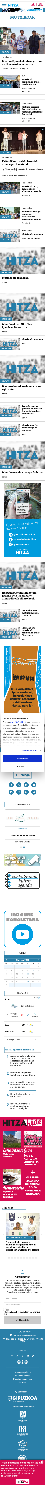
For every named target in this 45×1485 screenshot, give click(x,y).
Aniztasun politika (22, 1376)
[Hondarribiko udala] (22, 1431)
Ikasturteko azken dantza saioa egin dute (21, 388)
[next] (38, 960)
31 (29, 967)
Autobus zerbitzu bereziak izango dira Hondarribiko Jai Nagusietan (23, 1084)
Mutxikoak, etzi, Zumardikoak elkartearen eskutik (31, 189)
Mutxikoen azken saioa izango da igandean (30, 427)
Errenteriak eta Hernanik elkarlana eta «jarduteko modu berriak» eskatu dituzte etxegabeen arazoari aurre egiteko (22, 1246)
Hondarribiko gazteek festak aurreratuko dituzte (22, 1073)
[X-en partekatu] (18, 784)
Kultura (5, 52)
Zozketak (32, 1180)
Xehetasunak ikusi (29, 750)
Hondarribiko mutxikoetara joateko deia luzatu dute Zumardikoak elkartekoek (19, 595)
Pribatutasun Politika (14, 1312)
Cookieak (22, 1382)
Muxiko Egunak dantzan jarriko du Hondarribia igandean (22, 62)
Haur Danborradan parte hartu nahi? (22, 1095)
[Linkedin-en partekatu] (26, 792)
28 (28, 981)
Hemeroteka (33, 1190)
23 (38, 978)
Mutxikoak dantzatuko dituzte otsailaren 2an (31, 82)
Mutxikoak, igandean (32, 234)
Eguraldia (22, 993)
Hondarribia (7, 57)
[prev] (6, 960)
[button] (26, 1040)
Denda (33, 1187)
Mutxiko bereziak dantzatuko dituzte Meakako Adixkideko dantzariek (32, 110)
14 (28, 974)
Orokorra (6, 272)
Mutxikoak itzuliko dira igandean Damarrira (17, 326)
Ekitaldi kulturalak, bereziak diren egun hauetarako (20, 163)
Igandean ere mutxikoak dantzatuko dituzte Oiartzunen (31, 631)
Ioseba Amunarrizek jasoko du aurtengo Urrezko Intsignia (20, 1106)
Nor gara (33, 1194)
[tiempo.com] (39, 997)
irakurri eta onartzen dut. (22, 1313)
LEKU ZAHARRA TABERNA (23, 835)
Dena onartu (22, 758)
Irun (23, 76)
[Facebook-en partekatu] (11, 784)
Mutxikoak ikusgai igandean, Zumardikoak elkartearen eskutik (31, 215)
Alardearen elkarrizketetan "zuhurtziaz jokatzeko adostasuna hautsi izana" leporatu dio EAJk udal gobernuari (23, 1061)
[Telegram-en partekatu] (11, 792)
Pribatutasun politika (22, 1379)
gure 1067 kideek (18, 722)
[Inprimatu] (33, 792)
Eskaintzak (32, 1184)
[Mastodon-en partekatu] (26, 784)
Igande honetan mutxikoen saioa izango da (30, 613)
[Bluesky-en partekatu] (33, 784)
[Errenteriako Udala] (22, 1416)
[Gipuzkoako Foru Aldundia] (22, 1401)
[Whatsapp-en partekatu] (18, 792)
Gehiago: (10, 1040)
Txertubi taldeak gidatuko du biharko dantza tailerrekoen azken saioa (32, 410)
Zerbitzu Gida (22, 804)
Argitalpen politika (22, 1372)
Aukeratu (21, 766)
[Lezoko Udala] (22, 1446)
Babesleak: (22, 1392)
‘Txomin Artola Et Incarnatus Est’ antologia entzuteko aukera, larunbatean (24, 170)
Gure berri (32, 1177)
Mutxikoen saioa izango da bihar (22, 472)
